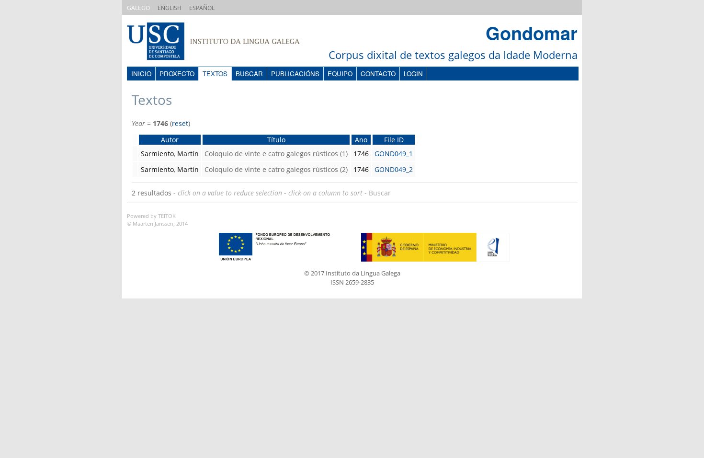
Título (276, 139)
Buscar (249, 73)
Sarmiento (157, 153)
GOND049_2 (394, 169)
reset (180, 123)
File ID (394, 139)
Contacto (378, 73)
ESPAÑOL (202, 8)
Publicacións (295, 73)
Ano (361, 139)
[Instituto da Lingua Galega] (224, 42)
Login (413, 73)
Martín (188, 153)
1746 (361, 153)
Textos (215, 73)
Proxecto (176, 73)
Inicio (141, 73)
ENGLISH (170, 8)
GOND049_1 (394, 153)
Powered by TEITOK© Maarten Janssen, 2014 (157, 220)
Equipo (340, 73)
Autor (170, 139)
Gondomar (532, 33)
